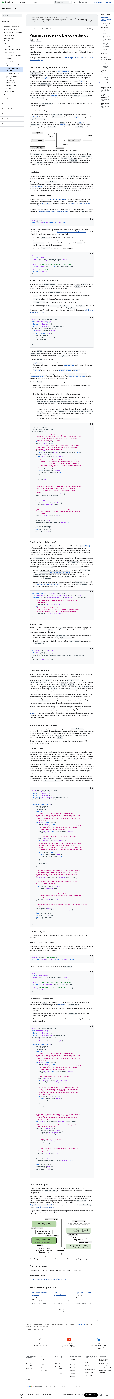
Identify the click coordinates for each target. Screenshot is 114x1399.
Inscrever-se (91, 1395)
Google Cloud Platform (77, 1387)
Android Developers (35, 29)
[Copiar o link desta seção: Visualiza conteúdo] (47, 1276)
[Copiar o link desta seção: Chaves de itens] (45, 748)
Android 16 (73, 1362)
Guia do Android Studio (89, 1361)
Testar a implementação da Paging (60, 1295)
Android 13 (73, 1370)
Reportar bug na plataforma (103, 1359)
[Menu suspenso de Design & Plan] (29, 2)
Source (28, 1371)
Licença (37, 1394)
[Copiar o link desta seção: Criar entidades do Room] (52, 196)
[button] (10, 26)
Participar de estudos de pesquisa (105, 1371)
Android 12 (73, 1373)
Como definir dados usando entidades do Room (53, 212)
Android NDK (88, 1375)
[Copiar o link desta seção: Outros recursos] (48, 1266)
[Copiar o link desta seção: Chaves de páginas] (47, 932)
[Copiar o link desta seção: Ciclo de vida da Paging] (51, 111)
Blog (27, 1377)
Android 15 (73, 1365)
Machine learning (46, 1362)
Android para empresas (30, 1364)
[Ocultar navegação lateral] (21, 1396)
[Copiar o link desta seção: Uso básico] (43, 172)
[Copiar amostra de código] (93, 219)
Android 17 (73, 1359)
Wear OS (57, 1364)
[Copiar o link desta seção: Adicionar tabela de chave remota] (57, 943)
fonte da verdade (36, 186)
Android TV (58, 1374)
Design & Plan (23, 2)
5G (42, 1373)
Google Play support (105, 1368)
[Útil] (90, 28)
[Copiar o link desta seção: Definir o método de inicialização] (59, 542)
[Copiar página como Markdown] (37, 39)
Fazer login (108, 2)
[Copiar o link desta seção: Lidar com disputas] (51, 671)
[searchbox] (12, 15)
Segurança (29, 1368)
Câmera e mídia (45, 1368)
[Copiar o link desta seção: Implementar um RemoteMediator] (60, 281)
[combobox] (63, 2)
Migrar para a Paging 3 (83, 1293)
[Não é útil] (92, 28)
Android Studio (97, 2)
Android (28, 1361)
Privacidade (44, 1370)
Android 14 (73, 1368)
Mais (35, 2)
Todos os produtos (93, 1387)
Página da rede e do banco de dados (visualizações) (50, 1279)
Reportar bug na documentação (103, 1364)
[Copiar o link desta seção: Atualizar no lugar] (49, 1185)
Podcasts (28, 1379)
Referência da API (90, 1369)
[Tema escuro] (91, 219)
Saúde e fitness (45, 1365)
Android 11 (73, 1376)
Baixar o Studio (89, 1372)
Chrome (56, 1387)
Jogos (42, 1359)
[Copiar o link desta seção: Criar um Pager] (44, 624)
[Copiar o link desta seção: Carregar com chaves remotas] (54, 999)
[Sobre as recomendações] (58, 1287)
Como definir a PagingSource (45, 1207)
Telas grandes (59, 1361)
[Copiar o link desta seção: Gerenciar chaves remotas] (59, 725)
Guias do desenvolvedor (89, 1366)
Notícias (28, 1374)
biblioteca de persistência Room (73, 58)
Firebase (64, 1387)
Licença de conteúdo (79, 1324)
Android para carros (61, 1371)
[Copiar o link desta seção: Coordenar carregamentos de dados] (69, 68)
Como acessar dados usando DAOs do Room (71, 232)
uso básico (61, 1005)
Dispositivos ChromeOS (58, 1367)
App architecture (9, 9)
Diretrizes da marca (46, 1394)
